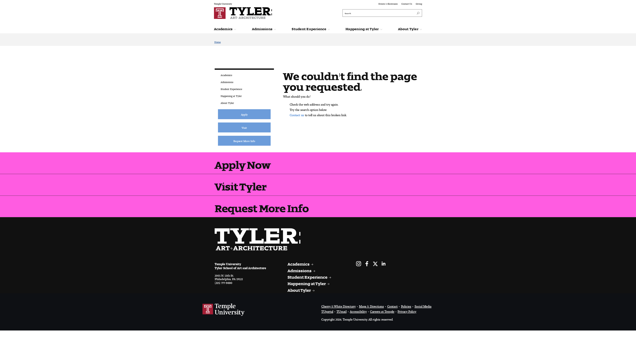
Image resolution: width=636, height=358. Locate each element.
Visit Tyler (240, 184)
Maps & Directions (371, 305)
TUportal (327, 310)
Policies (406, 305)
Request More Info (262, 205)
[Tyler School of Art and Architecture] (265, 13)
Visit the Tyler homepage (259, 239)
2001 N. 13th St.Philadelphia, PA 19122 (229, 276)
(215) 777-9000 (223, 282)
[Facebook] (367, 264)
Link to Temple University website (223, 309)
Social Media (423, 305)
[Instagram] (359, 264)
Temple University (223, 3)
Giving (419, 3)
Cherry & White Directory (338, 305)
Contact (392, 305)
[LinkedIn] (383, 264)
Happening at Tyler (362, 28)
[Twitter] (375, 264)
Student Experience (309, 28)
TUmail (342, 310)
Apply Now (242, 162)
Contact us (297, 114)
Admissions (262, 28)
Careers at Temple (382, 310)
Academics (223, 28)
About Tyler (408, 28)
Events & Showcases (388, 3)
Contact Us (406, 3)
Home (217, 41)
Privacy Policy (407, 310)
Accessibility (358, 310)
